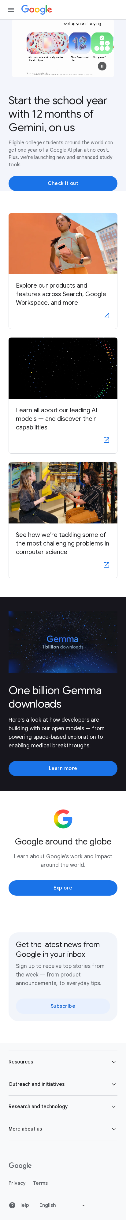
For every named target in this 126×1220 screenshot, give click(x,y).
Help (23, 1205)
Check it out (63, 183)
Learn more (63, 768)
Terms (40, 1183)
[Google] (36, 9)
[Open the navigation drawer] (11, 9)
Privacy (17, 1183)
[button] (102, 66)
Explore (63, 888)
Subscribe (63, 1006)
